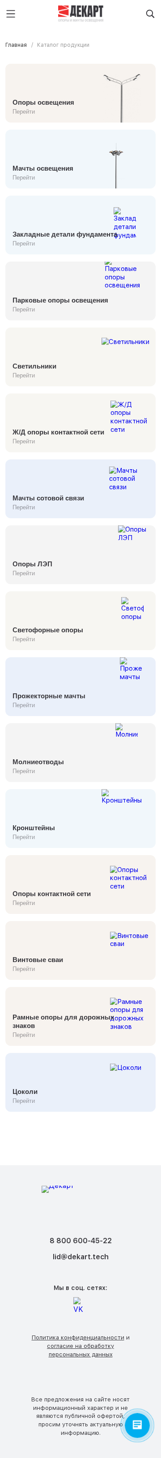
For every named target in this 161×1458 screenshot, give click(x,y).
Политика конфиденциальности (78, 1337)
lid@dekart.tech (81, 1257)
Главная (16, 45)
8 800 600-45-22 (81, 1241)
